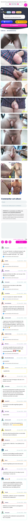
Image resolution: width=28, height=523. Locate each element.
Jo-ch (6, 450)
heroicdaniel (8, 303)
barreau (7, 411)
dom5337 (7, 401)
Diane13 (7, 247)
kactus (6, 367)
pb (5, 376)
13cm (13, 12)
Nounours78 (8, 430)
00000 (6, 260)
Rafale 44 (7, 440)
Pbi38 (6, 492)
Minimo (7, 343)
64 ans (8, 12)
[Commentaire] (14, 230)
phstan (6, 479)
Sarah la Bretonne (9, 357)
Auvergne (19, 12)
